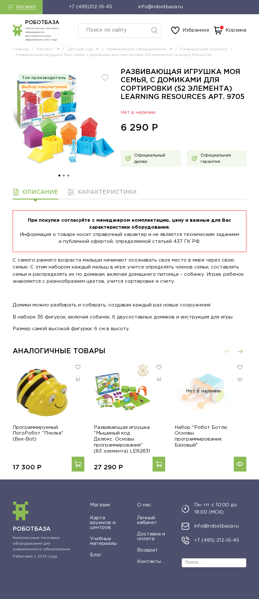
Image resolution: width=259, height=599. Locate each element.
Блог (96, 555)
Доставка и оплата (151, 536)
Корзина (236, 30)
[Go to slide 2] (64, 175)
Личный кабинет (147, 520)
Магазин (100, 505)
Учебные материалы (103, 541)
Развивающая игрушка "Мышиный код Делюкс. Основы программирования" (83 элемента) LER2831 (122, 439)
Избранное (196, 30)
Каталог (26, 7)
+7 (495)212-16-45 (90, 7)
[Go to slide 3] (68, 175)
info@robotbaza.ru (160, 7)
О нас (144, 505)
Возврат (147, 550)
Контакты (149, 561)
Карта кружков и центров (103, 522)
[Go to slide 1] (59, 175)
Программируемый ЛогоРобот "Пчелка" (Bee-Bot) (38, 433)
